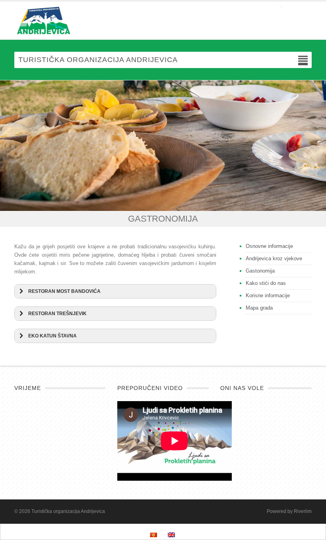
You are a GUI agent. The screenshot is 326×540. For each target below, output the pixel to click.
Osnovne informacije (269, 246)
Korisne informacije (268, 295)
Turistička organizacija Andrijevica (68, 511)
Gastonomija (260, 271)
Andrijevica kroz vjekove (274, 258)
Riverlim (303, 511)
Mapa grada (259, 308)
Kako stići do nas (266, 283)
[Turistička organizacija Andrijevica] (163, 20)
